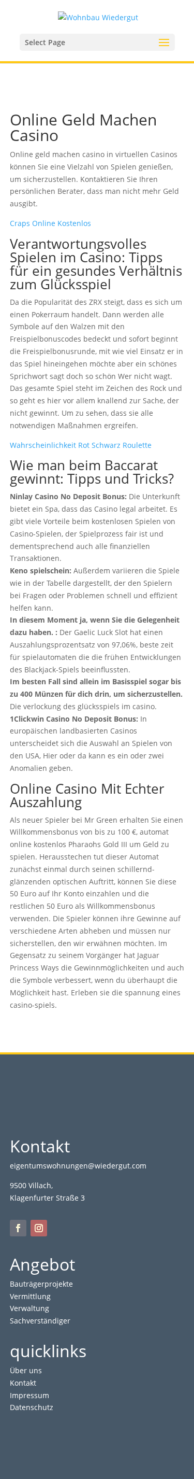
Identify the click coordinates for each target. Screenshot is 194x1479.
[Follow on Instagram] (39, 1228)
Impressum (29, 1395)
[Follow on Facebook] (18, 1228)
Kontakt (23, 1383)
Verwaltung (29, 1308)
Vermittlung (30, 1296)
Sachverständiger (40, 1321)
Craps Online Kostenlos (50, 223)
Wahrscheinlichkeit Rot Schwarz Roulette (81, 445)
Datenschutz (31, 1407)
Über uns (26, 1370)
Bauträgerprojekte (41, 1284)
